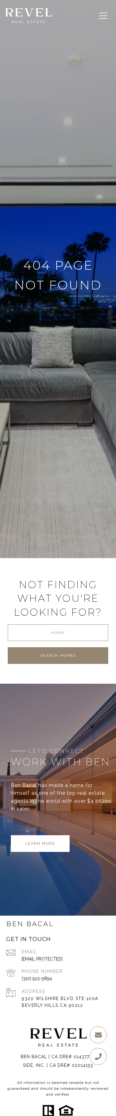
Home (58, 633)
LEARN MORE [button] (40, 843)
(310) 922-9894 (37, 978)
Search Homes (58, 655)
